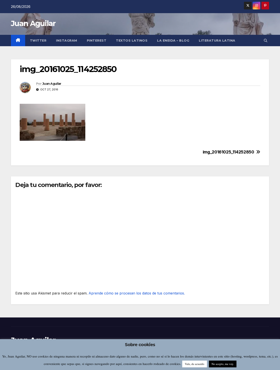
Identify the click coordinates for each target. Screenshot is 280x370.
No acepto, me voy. (223, 364)
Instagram (66, 40)
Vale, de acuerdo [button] (194, 364)
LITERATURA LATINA (217, 40)
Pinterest (97, 40)
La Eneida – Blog (173, 40)
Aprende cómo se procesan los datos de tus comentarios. (137, 293)
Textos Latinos (131, 40)
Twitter (38, 40)
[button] (265, 40)
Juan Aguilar (33, 23)
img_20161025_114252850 (228, 152)
